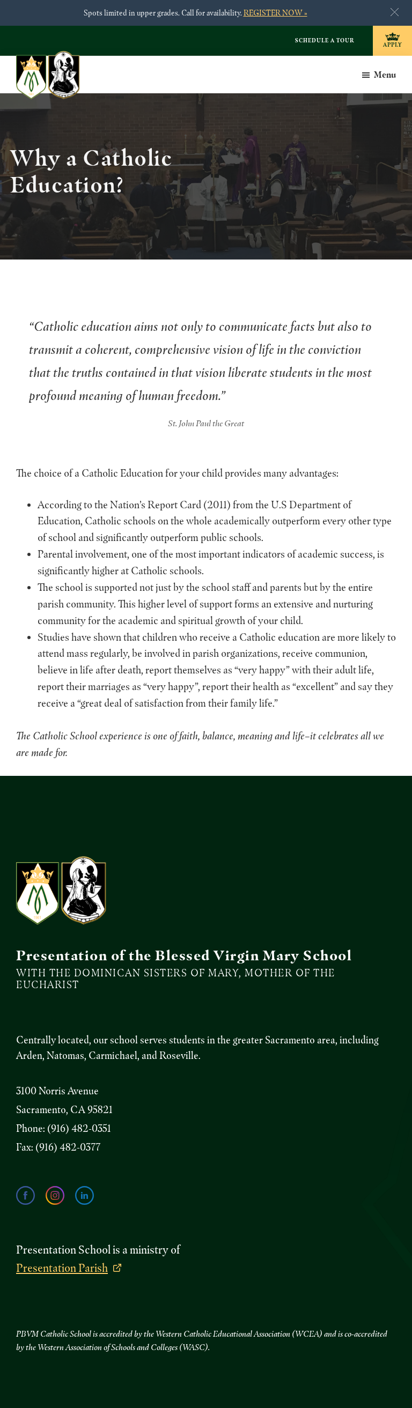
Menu (385, 74)
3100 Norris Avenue (57, 1090)
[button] (394, 12)
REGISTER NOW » (275, 13)
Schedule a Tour (324, 40)
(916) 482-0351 (79, 1128)
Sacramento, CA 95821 (64, 1109)
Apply (392, 44)
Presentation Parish (62, 1267)
